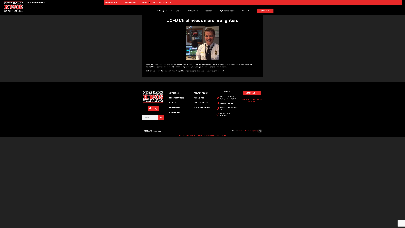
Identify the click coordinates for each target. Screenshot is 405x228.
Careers (173, 103)
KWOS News (193, 11)
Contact (245, 11)
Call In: (36, 2)
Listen (144, 2)
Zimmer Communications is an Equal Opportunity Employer (202, 135)
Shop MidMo (174, 108)
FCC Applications (202, 108)
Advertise (174, 93)
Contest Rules (201, 103)
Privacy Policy (201, 93)
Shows (178, 11)
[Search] (161, 117)
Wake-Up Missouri (164, 11)
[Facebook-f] (150, 108)
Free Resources (176, 98)
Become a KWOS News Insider (252, 101)
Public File (199, 98)
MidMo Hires (174, 112)
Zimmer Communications (248, 131)
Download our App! (130, 2)
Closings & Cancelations (161, 2)
